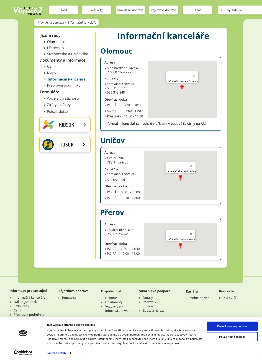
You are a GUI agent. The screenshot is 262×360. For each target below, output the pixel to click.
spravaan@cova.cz (120, 174)
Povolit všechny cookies (232, 326)
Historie (111, 298)
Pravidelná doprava (51, 22)
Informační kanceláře (82, 22)
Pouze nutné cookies (232, 336)
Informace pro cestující (28, 290)
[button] (130, 10)
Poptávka (69, 297)
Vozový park (114, 306)
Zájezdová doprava (74, 291)
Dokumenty (113, 302)
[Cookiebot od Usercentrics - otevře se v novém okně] (23, 353)
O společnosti (112, 291)
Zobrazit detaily (56, 352)
